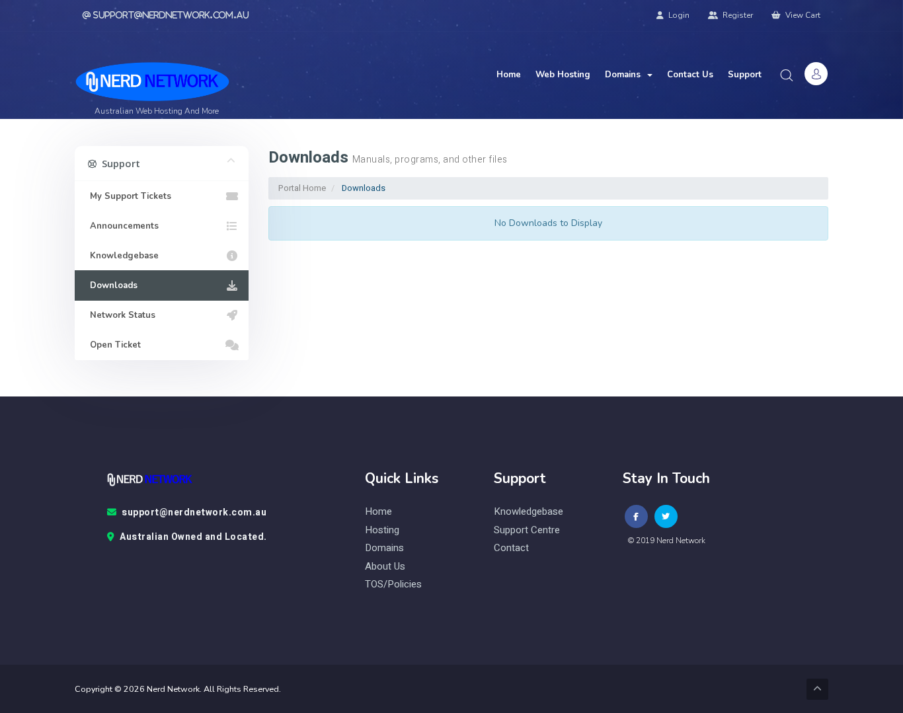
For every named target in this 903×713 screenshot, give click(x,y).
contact (511, 548)
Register (737, 15)
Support (745, 75)
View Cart (801, 15)
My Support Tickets (128, 196)
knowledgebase (528, 512)
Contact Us (690, 75)
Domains (625, 75)
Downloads (111, 285)
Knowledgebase (122, 256)
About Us (385, 567)
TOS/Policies (393, 584)
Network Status (120, 315)
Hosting (382, 530)
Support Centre (527, 530)
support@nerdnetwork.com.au (194, 512)
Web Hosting (562, 75)
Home (508, 75)
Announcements (122, 226)
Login (677, 15)
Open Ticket (113, 345)
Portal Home (302, 188)
